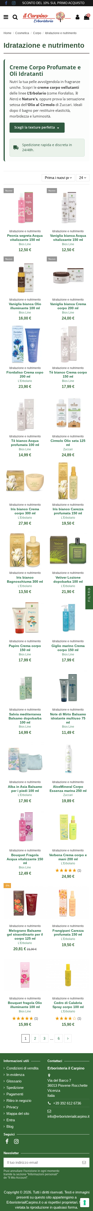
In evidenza (15, 1075)
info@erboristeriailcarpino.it (68, 1116)
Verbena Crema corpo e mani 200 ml (68, 857)
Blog (9, 1126)
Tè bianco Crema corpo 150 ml (68, 374)
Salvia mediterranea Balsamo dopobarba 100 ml (25, 718)
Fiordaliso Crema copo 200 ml (24, 374)
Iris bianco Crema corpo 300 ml (25, 511)
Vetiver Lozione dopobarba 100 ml (68, 579)
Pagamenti (14, 1094)
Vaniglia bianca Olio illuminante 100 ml (25, 306)
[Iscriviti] (84, 1163)
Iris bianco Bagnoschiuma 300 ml (25, 579)
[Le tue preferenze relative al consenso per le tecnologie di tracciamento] (84, 1202)
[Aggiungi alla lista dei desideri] (21, 225)
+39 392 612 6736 (67, 1103)
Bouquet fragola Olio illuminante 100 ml (25, 1005)
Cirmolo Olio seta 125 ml (68, 443)
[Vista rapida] (28, 225)
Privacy (12, 1107)
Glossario (13, 1081)
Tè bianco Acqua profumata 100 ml (25, 443)
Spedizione (15, 1088)
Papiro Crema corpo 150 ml (25, 648)
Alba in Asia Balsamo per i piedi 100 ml (25, 789)
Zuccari (68, 449)
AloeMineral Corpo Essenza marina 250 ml (68, 789)
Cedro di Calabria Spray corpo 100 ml (68, 1005)
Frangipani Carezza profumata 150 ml (68, 933)
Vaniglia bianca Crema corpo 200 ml (68, 306)
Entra (10, 1120)
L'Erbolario (25, 381)
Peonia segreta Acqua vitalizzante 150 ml (25, 238)
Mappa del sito (17, 1113)
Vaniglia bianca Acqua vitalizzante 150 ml (68, 238)
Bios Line (25, 244)
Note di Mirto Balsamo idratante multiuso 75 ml (68, 718)
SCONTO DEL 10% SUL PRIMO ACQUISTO (53, 3)
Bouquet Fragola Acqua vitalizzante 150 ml (25, 859)
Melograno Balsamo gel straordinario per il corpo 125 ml (25, 935)
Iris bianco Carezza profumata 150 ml (68, 511)
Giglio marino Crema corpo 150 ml (68, 648)
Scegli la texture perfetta (35, 127)
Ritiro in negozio (18, 1100)
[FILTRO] (89, 605)
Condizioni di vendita (22, 1068)
